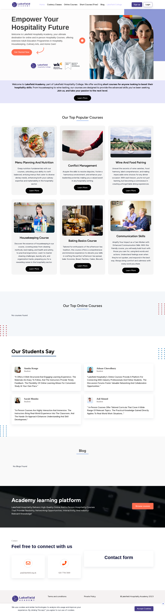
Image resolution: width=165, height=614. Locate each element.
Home (42, 4)
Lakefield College (114, 4)
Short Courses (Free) (89, 4)
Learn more (82, 98)
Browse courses (143, 506)
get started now (21, 52)
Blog (102, 4)
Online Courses (70, 4)
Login (148, 4)
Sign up (137, 4)
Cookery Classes (54, 4)
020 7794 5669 (64, 573)
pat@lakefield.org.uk (28, 573)
